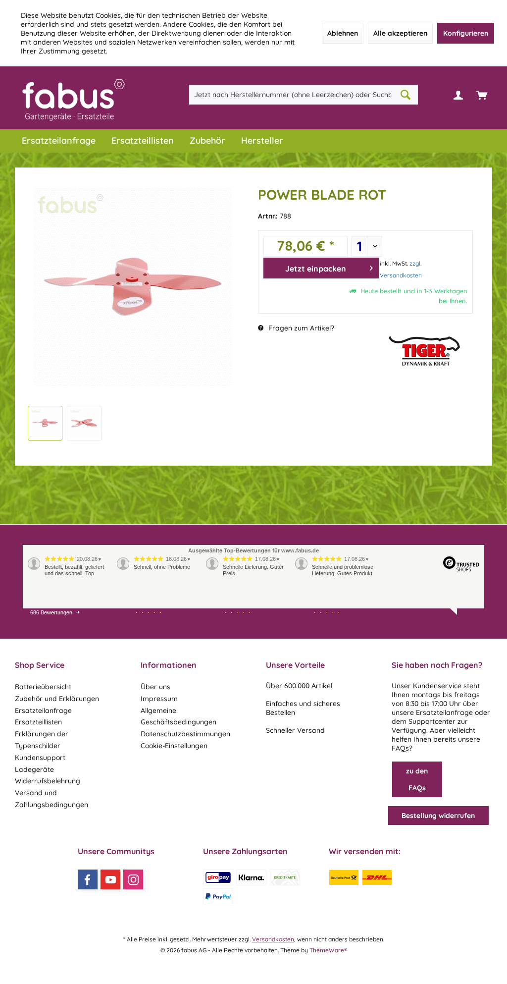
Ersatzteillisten (38, 721)
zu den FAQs (417, 779)
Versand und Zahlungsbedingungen (51, 798)
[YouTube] (110, 879)
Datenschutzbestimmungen (185, 733)
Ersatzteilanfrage (43, 710)
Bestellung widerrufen (438, 815)
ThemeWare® (328, 950)
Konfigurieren (465, 33)
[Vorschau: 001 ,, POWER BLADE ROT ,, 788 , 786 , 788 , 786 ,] (45, 423)
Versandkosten (273, 939)
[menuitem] (481, 95)
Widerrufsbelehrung (47, 780)
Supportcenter (432, 721)
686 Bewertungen (51, 612)
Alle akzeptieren (400, 33)
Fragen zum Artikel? (300, 328)
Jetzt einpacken (315, 268)
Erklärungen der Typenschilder (41, 739)
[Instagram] (133, 879)
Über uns (155, 686)
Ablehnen (342, 33)
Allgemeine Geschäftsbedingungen (178, 716)
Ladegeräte (34, 769)
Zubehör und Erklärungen (57, 698)
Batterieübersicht (43, 686)
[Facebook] (88, 879)
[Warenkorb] (481, 95)
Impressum (159, 698)
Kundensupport (40, 757)
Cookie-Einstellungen (174, 745)
